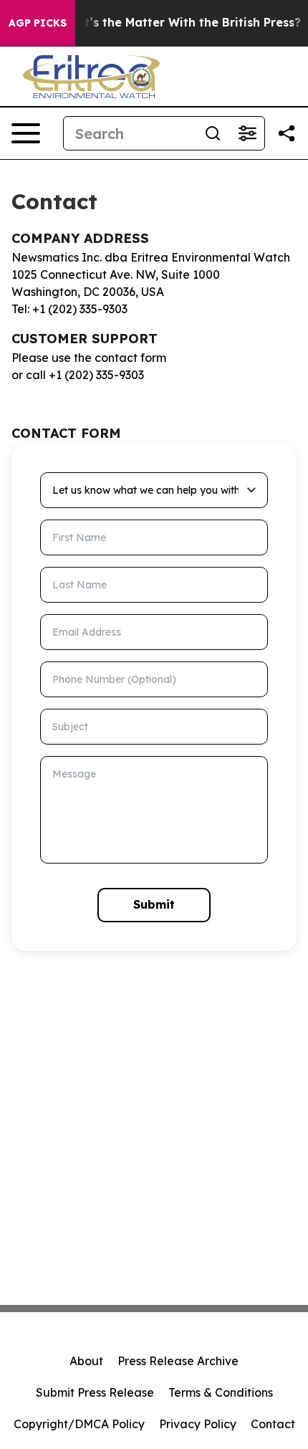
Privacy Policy (197, 1424)
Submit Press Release (95, 1392)
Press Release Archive (178, 1361)
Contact (273, 1424)
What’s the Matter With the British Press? (179, 22)
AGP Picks (38, 22)
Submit (154, 904)
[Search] (213, 133)
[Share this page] (286, 133)
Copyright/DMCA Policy (79, 1424)
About (86, 1361)
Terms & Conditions (220, 1392)
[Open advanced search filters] (247, 133)
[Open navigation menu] (25, 133)
